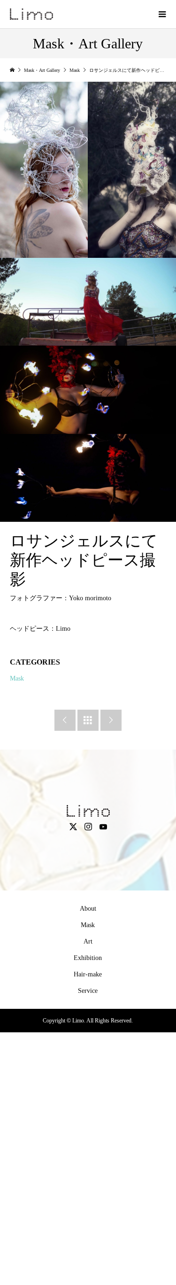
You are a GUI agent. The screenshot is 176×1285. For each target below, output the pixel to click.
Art (88, 941)
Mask (17, 678)
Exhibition (88, 957)
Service (88, 990)
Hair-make (88, 974)
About (88, 908)
